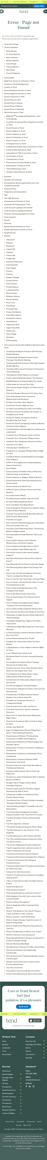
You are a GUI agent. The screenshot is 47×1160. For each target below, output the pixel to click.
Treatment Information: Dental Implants (22, 854)
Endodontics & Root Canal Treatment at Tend (24, 146)
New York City (31, 1041)
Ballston (9, 243)
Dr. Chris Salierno (13, 54)
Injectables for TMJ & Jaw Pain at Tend (21, 153)
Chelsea (9, 252)
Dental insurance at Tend (14, 96)
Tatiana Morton (12, 66)
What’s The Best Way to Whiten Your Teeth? (23, 931)
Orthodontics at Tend (14, 159)
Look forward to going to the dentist (18, 207)
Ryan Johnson (12, 57)
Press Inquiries (10, 217)
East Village (11, 268)
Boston (28, 1047)
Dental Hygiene (7, 1074)
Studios (7, 235)
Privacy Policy (10, 1121)
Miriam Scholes (12, 60)
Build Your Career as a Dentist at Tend (19, 81)
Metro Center (11, 293)
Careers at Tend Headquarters (16, 84)
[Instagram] (35, 1086)
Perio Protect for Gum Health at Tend (21, 162)
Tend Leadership (11, 47)
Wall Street (10, 331)
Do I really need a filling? (16, 495)
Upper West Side (13, 327)
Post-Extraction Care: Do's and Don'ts (21, 706)
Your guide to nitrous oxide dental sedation (23, 970)
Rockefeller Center (13, 318)
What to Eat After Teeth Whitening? (20, 916)
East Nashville (12, 264)
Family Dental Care (9, 1090)
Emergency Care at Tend (16, 143)
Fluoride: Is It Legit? (14, 519)
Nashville (29, 1057)
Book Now (39, 6)
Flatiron (9, 274)
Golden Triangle (12, 277)
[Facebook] (27, 1086)
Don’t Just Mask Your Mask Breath (20, 504)
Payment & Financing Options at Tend (19, 214)
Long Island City (12, 290)
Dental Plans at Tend (12, 99)
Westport (10, 337)
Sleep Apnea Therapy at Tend (18, 165)
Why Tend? (4, 2)
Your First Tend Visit (14, 967)
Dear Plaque (11, 468)
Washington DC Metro (33, 1044)
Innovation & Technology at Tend (17, 204)
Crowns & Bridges (8, 1113)
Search (7, 220)
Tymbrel (40, 1129)
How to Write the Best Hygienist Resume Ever (24, 608)
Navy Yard (10, 302)
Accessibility (9, 77)
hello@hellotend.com (33, 1080)
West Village (11, 334)
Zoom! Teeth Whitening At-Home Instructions (24, 974)
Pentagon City (12, 308)
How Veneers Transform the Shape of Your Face (25, 611)
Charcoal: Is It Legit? (14, 444)
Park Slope (10, 305)
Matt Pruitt (10, 70)
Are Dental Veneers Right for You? (19, 405)
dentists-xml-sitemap (13, 179)
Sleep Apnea (6, 1106)
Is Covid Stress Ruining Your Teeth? (20, 638)
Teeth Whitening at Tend (16, 168)
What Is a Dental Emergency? (18, 902)
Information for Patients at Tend (17, 201)
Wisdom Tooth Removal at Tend (19, 172)
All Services (6, 1071)
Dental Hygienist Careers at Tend (17, 93)
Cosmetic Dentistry (9, 1096)
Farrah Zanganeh (13, 73)
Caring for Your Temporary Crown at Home (23, 435)
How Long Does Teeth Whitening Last (21, 549)
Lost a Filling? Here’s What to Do (19, 653)
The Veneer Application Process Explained (23, 845)
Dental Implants (7, 1093)
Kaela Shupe (11, 63)
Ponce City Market (13, 312)
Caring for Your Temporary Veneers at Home (24, 441)
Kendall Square (12, 287)
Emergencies (7, 1086)
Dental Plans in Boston (13, 106)
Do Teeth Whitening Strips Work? (19, 501)
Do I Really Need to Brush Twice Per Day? (22, 498)
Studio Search (10, 232)
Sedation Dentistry (8, 1110)
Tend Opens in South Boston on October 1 (22, 375)
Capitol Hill (10, 249)
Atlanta (28, 1051)
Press (4, 1051)
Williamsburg (11, 340)
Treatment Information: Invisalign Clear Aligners (25, 857)
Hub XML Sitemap (11, 198)
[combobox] (24, 6)
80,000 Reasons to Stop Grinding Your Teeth (24, 381)
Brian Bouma (11, 51)
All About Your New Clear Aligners (19, 402)
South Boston (11, 321)
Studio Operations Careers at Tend (18, 229)
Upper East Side (12, 324)
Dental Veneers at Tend (15, 140)
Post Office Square (13, 315)
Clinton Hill (10, 255)
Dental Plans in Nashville (14, 109)
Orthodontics (7, 1103)
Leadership (6, 1047)
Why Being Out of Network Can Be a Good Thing (25, 947)
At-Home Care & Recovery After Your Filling (23, 408)
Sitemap (7, 223)
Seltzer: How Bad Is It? (15, 727)
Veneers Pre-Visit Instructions (18, 872)
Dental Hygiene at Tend (15, 131)
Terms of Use (31, 1121)
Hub (6, 195)
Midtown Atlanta (13, 296)
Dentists (7, 176)
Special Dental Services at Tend (17, 226)
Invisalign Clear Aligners (7, 1078)
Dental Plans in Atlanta (13, 103)
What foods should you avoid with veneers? (23, 893)
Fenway (9, 271)
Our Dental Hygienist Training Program (21, 685)
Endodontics (6, 1100)
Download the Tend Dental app (23, 1025)
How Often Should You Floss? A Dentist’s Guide (25, 564)
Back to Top (27, 1125)
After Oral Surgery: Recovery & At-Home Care (24, 393)
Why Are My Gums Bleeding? (17, 943)
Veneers (5, 1083)
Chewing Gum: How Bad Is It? (17, 447)
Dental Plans (6, 1054)
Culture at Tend (10, 87)
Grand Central (12, 280)
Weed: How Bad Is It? (14, 886)
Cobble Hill (10, 258)
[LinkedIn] (31, 1086)
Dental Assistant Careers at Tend (17, 90)
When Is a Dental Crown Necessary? (20, 934)
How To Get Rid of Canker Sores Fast (21, 593)
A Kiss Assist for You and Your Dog (19, 384)
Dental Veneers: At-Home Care (18, 486)
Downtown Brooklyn (14, 261)
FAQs (4, 1041)
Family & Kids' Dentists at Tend (18, 150)
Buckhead (10, 246)
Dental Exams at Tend (15, 128)
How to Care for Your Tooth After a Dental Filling (25, 579)
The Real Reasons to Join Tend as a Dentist (23, 836)
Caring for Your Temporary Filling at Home (23, 438)
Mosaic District (12, 299)
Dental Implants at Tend (15, 134)
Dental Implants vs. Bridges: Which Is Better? (24, 477)
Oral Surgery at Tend (14, 156)
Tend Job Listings (11, 44)
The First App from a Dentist (17, 823)
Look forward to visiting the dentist (18, 210)
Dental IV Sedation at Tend (17, 137)
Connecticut (30, 1054)
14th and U (10, 239)
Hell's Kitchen (11, 283)
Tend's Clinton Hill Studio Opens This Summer (24, 378)
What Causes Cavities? (15, 889)
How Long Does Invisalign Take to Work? (22, 546)
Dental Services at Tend (13, 112)
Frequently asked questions (15, 191)
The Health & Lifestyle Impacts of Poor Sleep (24, 827)
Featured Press (10, 188)
